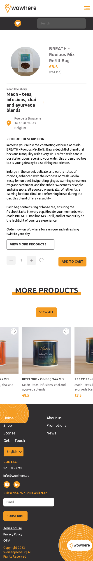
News (51, 433)
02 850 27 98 (12, 468)
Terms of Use (12, 528)
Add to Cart (72, 261)
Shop (7, 425)
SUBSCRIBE (15, 516)
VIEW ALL (46, 312)
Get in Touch (14, 440)
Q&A (6, 540)
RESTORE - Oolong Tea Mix (43, 379)
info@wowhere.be (16, 475)
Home (8, 418)
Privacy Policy (12, 534)
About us (54, 418)
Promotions (56, 425)
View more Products (28, 244)
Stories (9, 433)
